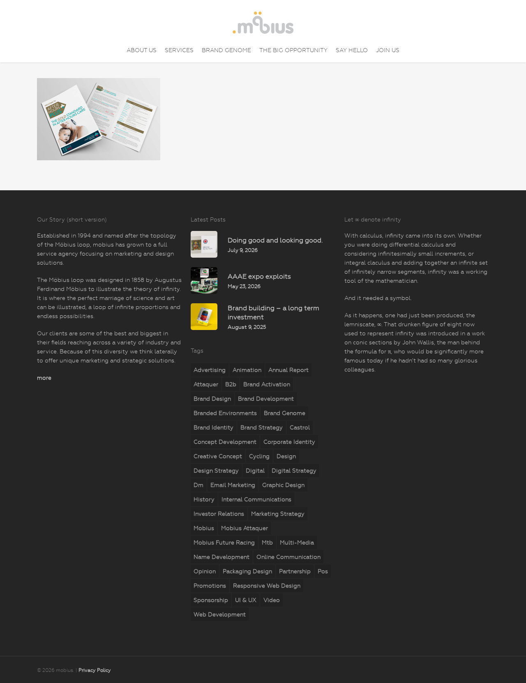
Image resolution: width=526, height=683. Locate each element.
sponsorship (211, 600)
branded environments (225, 413)
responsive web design (266, 585)
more (44, 377)
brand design (212, 398)
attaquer (206, 384)
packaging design (247, 571)
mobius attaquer (244, 528)
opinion (205, 571)
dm (198, 485)
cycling (259, 456)
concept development (225, 441)
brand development (266, 398)
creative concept (218, 456)
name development (221, 557)
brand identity (213, 427)
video (271, 600)
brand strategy (261, 427)
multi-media (297, 542)
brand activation (266, 384)
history (204, 499)
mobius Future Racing (224, 542)
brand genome (284, 413)
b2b (230, 384)
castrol (300, 427)
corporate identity (289, 441)
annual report (288, 370)
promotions (210, 585)
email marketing (232, 485)
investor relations (219, 513)
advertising (210, 370)
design (286, 456)
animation (247, 370)
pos (323, 571)
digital (255, 470)
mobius (204, 528)
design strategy (216, 470)
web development (220, 614)
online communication (288, 557)
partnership (295, 571)
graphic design (283, 485)
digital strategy (294, 470)
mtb (267, 542)
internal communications (256, 499)
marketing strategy (278, 513)
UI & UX (245, 600)
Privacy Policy (94, 670)
